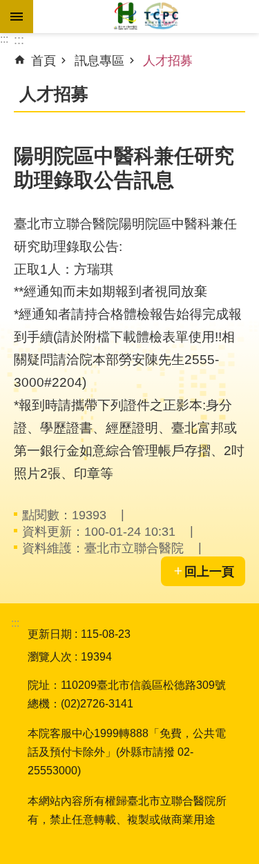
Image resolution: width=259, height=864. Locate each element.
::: (4, 39)
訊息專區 (99, 61)
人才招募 (168, 61)
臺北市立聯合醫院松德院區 (146, 16)
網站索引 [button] (16, 16)
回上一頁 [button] (209, 572)
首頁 (43, 61)
